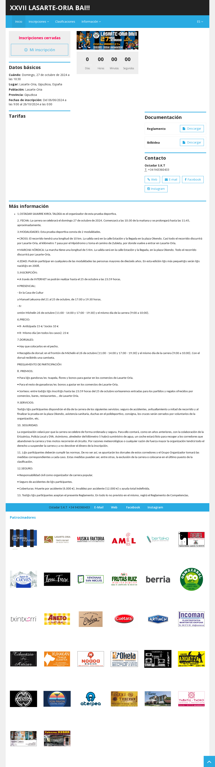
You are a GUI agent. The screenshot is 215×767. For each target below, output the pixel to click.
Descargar (193, 128)
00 (101, 59)
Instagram (158, 189)
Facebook (194, 179)
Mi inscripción (42, 49)
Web (154, 179)
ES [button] (199, 21)
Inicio (18, 21)
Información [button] (90, 21)
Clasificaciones (65, 21)
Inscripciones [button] (38, 21)
